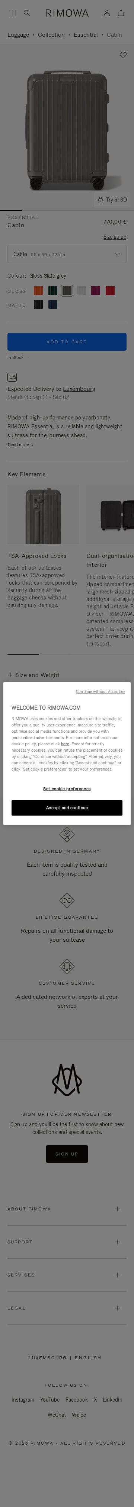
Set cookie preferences (67, 789)
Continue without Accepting (100, 691)
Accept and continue (67, 808)
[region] (67, 753)
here (65, 743)
